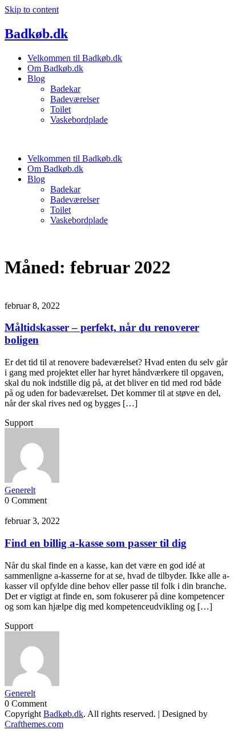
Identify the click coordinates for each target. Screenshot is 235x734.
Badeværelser (74, 99)
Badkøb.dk (36, 33)
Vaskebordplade (79, 119)
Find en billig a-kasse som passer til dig (96, 543)
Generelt (20, 490)
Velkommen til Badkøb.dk (74, 58)
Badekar (65, 89)
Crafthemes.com (34, 724)
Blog (36, 78)
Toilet (60, 109)
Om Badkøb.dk (55, 68)
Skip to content (32, 9)
